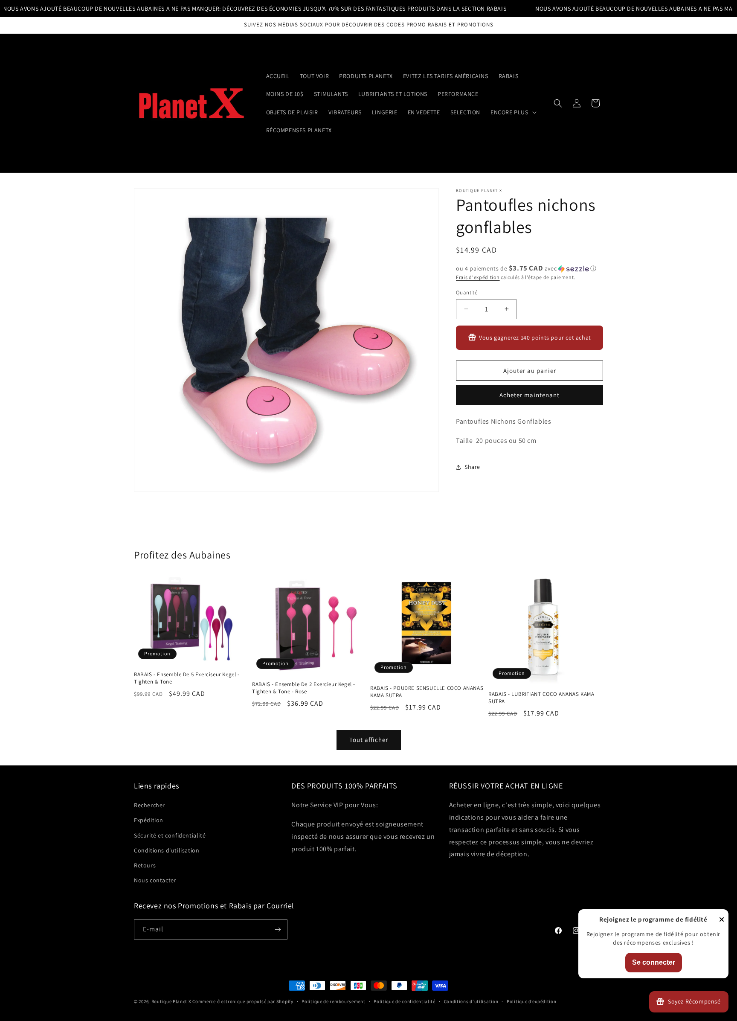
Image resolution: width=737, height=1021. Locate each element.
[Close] (721, 920)
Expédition (148, 820)
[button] (512, 112)
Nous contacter (155, 880)
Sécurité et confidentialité (170, 835)
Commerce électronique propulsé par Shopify (242, 1001)
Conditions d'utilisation (166, 850)
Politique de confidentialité (404, 1001)
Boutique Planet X (171, 1001)
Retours (145, 865)
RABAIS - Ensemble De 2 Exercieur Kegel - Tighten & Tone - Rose (303, 688)
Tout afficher (368, 740)
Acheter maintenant (529, 395)
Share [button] (472, 467)
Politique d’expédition (531, 1001)
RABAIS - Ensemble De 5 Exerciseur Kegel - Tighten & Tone (187, 678)
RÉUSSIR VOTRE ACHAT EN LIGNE (506, 786)
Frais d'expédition (478, 277)
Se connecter (653, 962)
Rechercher (149, 805)
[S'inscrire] (277, 929)
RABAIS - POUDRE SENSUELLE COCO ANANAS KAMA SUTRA (426, 692)
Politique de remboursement (333, 1001)
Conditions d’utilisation (471, 1001)
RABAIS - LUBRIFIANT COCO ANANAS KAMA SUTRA (541, 698)
